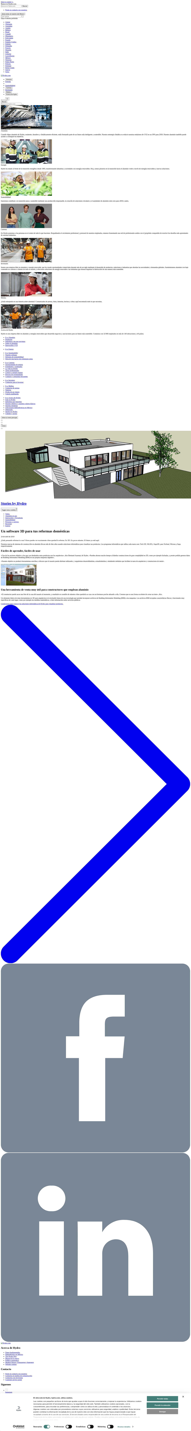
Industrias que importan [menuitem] (13, 402)
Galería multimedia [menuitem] (12, 394)
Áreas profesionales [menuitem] (12, 371)
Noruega (8, 60)
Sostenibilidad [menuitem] (10, 85)
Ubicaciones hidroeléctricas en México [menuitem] (18, 408)
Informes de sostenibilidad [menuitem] (14, 357)
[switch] (69, 1426)
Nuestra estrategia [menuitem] (11, 406)
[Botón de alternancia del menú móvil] (7, 98)
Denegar (162, 1412)
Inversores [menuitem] (8, 90)
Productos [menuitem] (8, 339)
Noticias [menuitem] (8, 390)
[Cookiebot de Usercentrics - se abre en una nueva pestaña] (18, 1426)
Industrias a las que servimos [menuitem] (15, 341)
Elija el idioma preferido (9, 18)
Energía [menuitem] (8, 82)
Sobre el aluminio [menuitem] (11, 343)
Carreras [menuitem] (9, 88)
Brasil (7, 32)
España (7, 40)
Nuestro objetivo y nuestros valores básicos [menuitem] (20, 404)
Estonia (8, 44)
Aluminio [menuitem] (9, 79)
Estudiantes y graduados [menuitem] (13, 367)
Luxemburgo (9, 56)
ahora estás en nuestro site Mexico (13, 14)
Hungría (8, 50)
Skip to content (7, 2)
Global (7, 22)
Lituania (8, 54)
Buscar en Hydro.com (8, 4)
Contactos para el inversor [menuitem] (14, 382)
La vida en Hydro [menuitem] (11, 369)
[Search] (23, 16)
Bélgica (8, 30)
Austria (7, 28)
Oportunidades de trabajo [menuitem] (14, 365)
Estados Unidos (10, 42)
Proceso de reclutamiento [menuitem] (14, 375)
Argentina (8, 26)
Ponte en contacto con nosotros (16, 10)
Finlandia (8, 46)
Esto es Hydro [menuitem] (10, 400)
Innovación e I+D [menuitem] (11, 345)
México (8, 58)
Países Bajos (9, 62)
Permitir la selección (162, 1405)
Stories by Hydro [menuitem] (11, 412)
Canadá (8, 34)
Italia (7, 52)
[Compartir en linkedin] (95, 1341)
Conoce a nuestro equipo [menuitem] (14, 373)
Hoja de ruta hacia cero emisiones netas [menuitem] (19, 359)
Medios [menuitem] (8, 92)
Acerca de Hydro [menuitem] (11, 94)
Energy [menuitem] (9, 349)
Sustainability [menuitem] (11, 353)
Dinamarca (9, 36)
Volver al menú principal (9, 417)
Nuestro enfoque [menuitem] (11, 355)
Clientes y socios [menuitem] (11, 414)
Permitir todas (162, 1399)
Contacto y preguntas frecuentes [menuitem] (16, 376)
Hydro (14, 503)
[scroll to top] (2, 428)
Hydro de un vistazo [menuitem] (12, 392)
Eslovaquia (9, 38)
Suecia (7, 70)
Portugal (8, 66)
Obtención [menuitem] (9, 410)
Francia (8, 48)
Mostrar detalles (124, 1427)
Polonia (8, 64)
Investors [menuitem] (10, 380)
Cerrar (4, 426)
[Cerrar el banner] (183, 1396)
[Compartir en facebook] (95, 1152)
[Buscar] (23, 104)
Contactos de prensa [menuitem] (12, 388)
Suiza (7, 72)
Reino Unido (9, 68)
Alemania (8, 24)
